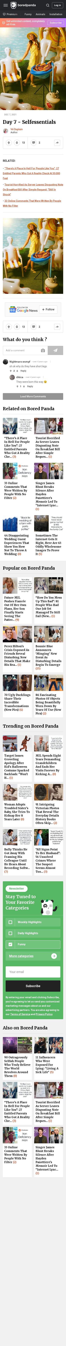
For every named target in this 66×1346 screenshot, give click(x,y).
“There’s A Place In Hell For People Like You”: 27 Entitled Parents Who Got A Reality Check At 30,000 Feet (31, 173)
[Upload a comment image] (43, 350)
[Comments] (34, 143)
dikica (19, 377)
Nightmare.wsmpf (20, 361)
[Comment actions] (50, 362)
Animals (40, 14)
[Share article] (58, 223)
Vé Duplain (17, 129)
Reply (23, 370)
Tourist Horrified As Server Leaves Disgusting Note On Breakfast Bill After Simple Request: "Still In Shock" (33, 189)
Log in (57, 5)
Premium (12, 14)
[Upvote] (9, 143)
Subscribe (56, 22)
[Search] (48, 5)
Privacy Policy (44, 1014)
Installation (55, 14)
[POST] (55, 350)
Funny (28, 14)
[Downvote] (17, 143)
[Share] (57, 143)
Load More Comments (33, 396)
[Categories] (5, 5)
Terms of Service (20, 1014)
